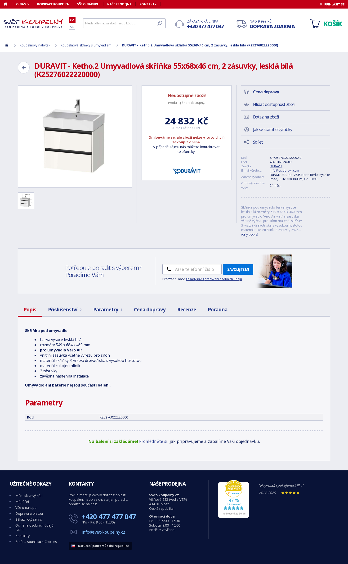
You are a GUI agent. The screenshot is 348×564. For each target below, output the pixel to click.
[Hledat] (159, 23)
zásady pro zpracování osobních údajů (214, 279)
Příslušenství (64, 309)
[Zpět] (24, 67)
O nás (21, 4)
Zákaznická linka (205, 24)
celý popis (249, 234)
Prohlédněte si (153, 441)
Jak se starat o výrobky (272, 129)
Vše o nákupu (88, 4)
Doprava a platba (29, 513)
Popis (30, 309)
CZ (72, 20)
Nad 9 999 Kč (272, 24)
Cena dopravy (149, 309)
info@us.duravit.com (284, 170)
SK (72, 27)
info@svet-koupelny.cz (103, 532)
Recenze (186, 309)
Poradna (218, 309)
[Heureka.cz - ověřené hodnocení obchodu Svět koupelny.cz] (233, 516)
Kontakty (147, 4)
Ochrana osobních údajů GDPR (34, 527)
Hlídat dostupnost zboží (274, 104)
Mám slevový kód (29, 495)
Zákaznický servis (28, 519)
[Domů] (8, 4)
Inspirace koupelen (53, 4)
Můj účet (22, 501)
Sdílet (258, 142)
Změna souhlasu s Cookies (36, 541)
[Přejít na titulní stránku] (33, 23)
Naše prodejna (119, 4)
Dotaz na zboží (266, 117)
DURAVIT (276, 166)
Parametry (107, 309)
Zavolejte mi (238, 269)
